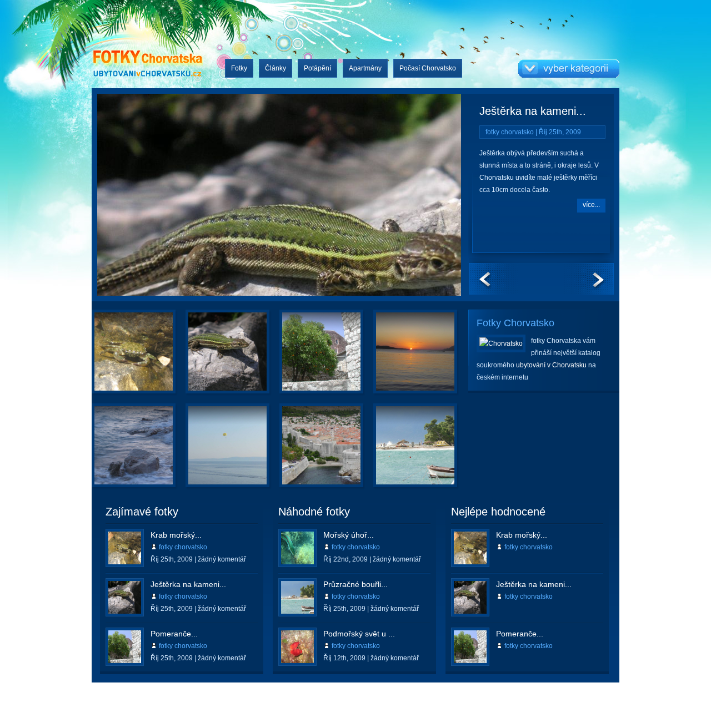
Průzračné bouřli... (355, 584)
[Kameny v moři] (117, 452)
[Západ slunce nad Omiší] (399, 358)
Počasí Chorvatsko (427, 68)
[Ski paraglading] (211, 452)
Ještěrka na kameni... (532, 111)
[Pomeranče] (305, 358)
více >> (157, 381)
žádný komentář (222, 559)
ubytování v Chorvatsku (551, 365)
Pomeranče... (174, 633)
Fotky (239, 68)
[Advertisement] (411, 694)
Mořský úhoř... (348, 534)
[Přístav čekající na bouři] (305, 452)
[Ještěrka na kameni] (190, 197)
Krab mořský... (176, 534)
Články (275, 68)
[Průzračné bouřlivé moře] (399, 452)
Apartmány (365, 68)
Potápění (317, 68)
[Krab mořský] (117, 358)
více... (591, 205)
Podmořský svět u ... (359, 633)
